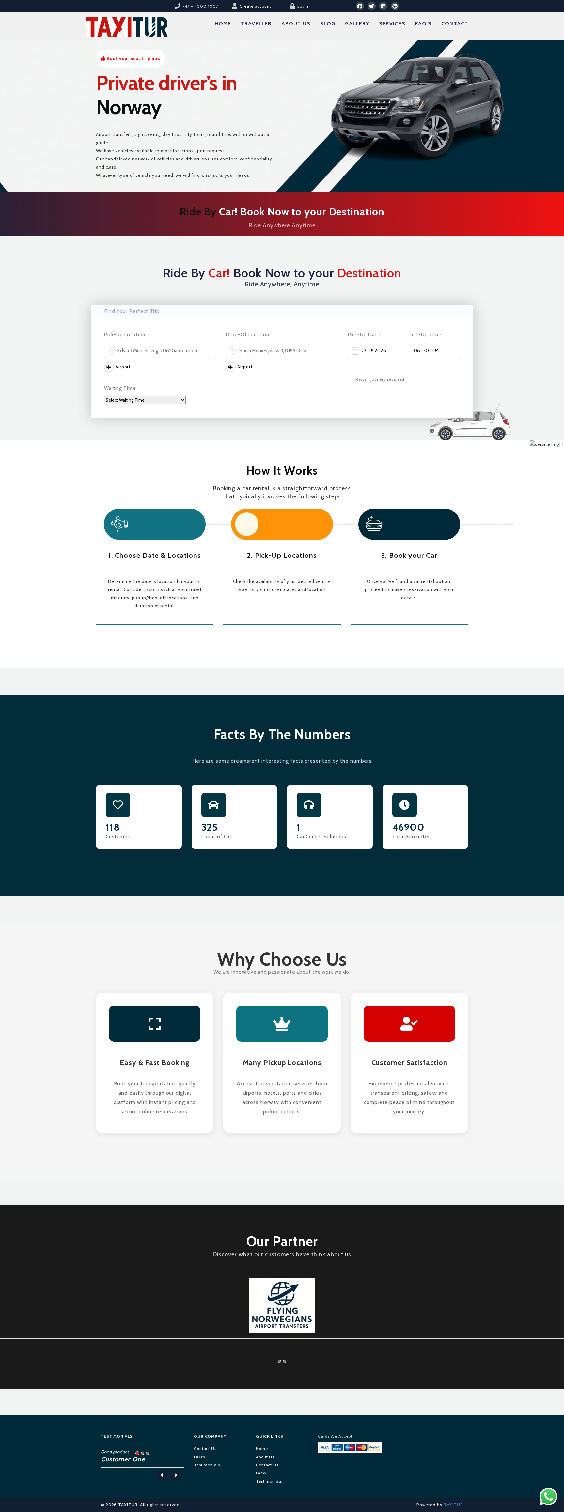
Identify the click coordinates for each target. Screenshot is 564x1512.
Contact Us (205, 1437)
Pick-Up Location (124, 335)
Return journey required (380, 379)
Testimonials (207, 1454)
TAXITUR (453, 1494)
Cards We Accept (335, 1425)
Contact (454, 24)
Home (223, 24)
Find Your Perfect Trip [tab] (132, 311)
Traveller (256, 24)
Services (392, 24)
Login (303, 6)
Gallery (357, 24)
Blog (327, 24)
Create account (255, 6)
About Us (295, 24)
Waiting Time (120, 388)
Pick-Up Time (425, 335)
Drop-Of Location (247, 335)
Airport (123, 366)
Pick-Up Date (364, 335)
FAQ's (423, 24)
